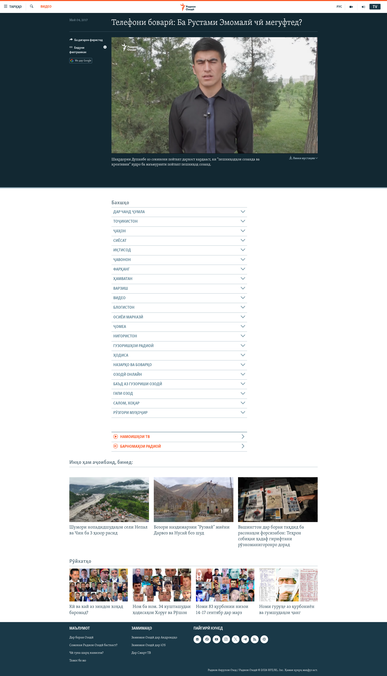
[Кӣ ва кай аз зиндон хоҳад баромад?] (98, 585)
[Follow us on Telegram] (245, 639)
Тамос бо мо (77, 660)
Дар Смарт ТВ (141, 653)
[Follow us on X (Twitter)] (235, 639)
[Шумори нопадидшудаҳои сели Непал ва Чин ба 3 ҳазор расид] (109, 499)
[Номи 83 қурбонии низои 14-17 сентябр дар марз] (225, 585)
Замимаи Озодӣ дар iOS (148, 645)
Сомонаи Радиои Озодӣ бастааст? (93, 645)
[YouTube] (351, 7)
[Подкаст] (264, 639)
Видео (46, 7)
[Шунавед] (363, 7)
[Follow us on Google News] (197, 639)
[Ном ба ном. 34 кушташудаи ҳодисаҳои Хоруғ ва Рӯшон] (162, 585)
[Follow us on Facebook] (207, 639)
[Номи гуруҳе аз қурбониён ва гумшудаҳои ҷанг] (288, 585)
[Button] (86, 41)
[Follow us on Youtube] (216, 639)
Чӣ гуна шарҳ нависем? (86, 653)
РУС (339, 6)
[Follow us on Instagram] (226, 639)
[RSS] (254, 639)
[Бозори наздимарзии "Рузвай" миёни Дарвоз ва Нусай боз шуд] (193, 499)
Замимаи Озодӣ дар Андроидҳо (154, 637)
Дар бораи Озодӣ (81, 637)
